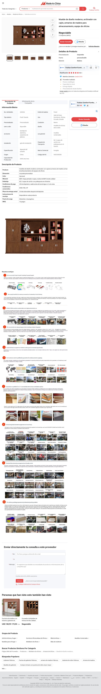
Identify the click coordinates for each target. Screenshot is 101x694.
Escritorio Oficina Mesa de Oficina (36, 638)
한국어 (78, 678)
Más (3, 668)
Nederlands (66, 678)
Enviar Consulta (65, 42)
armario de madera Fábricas (49, 660)
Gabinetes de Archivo (30, 14)
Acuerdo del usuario (33, 675)
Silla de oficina (54, 638)
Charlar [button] (81, 42)
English (16, 678)
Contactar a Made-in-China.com (62, 675)
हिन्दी (88, 678)
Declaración (22, 675)
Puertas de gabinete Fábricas (28, 660)
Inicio (3, 14)
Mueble (9, 14)
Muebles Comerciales (81, 638)
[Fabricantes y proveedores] (50, 3)
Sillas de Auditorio (55, 642)
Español (22, 678)
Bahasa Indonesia (57, 679)
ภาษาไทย (94, 678)
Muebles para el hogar (8, 642)
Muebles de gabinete (10, 665)
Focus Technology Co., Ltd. (47, 683)
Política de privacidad (46, 675)
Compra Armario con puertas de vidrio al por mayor (35, 665)
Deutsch (58, 678)
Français (36, 678)
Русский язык (44, 678)
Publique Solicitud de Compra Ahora (28, 584)
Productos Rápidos (78, 675)
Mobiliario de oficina (32, 642)
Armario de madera (89, 660)
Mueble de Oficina (17, 14)
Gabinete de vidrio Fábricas (70, 660)
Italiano (52, 678)
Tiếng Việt (47, 679)
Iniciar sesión (64, 91)
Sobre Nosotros (13, 675)
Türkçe (41, 679)
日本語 (83, 678)
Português (29, 678)
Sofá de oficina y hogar (9, 638)
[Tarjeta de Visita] (97, 111)
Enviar (19, 581)
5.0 (78, 105)
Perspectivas (88, 675)
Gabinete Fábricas (9, 660)
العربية (72, 678)
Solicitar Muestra (94, 46)
